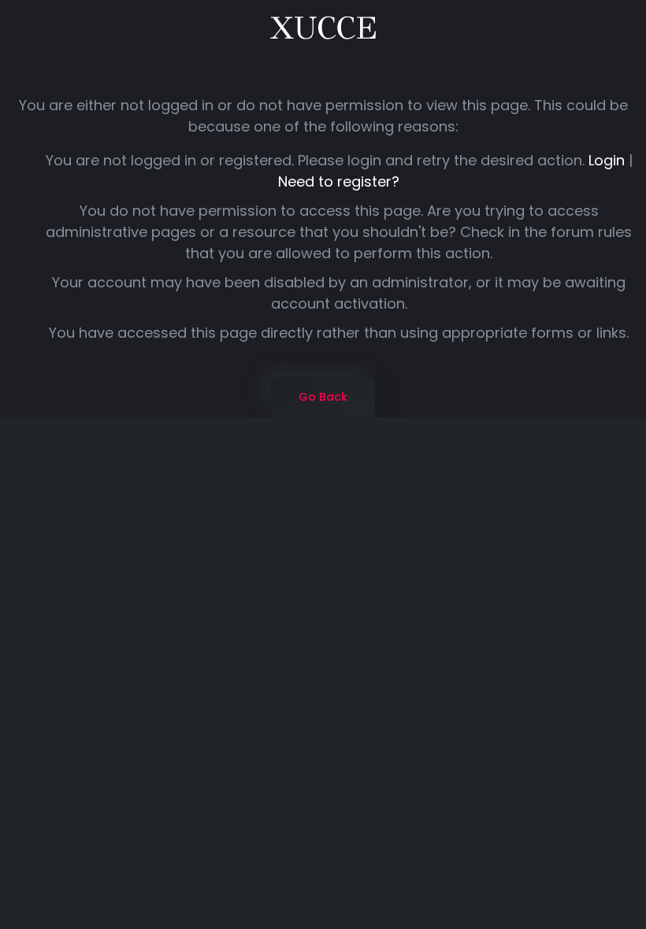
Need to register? (338, 181)
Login (606, 160)
